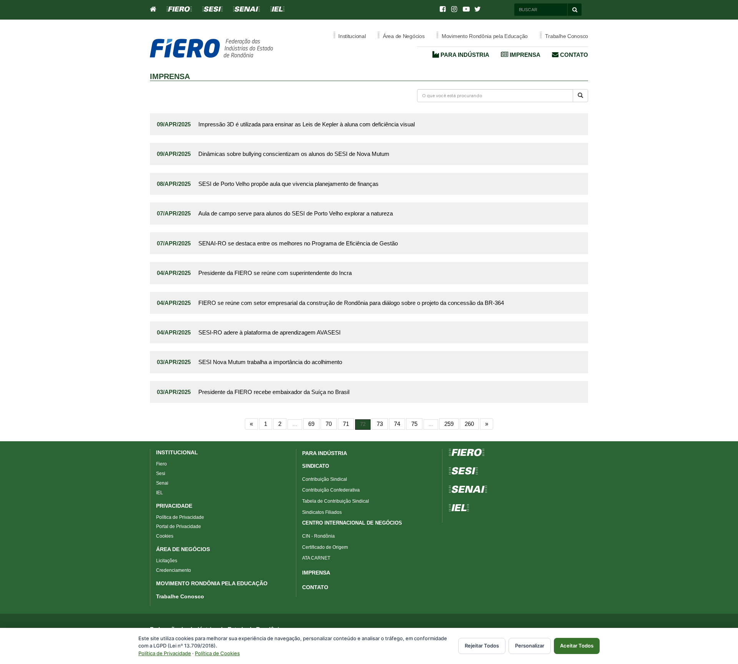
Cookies (164, 536)
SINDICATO (315, 466)
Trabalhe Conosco (180, 596)
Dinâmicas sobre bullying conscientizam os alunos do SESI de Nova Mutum (293, 154)
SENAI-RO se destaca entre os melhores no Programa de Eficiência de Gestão (298, 243)
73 (380, 424)
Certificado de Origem (325, 547)
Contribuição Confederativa (331, 490)
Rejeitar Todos (482, 645)
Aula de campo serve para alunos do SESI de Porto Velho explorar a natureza (295, 213)
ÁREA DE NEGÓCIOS (183, 549)
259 (449, 424)
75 (414, 424)
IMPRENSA (316, 573)
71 (346, 424)
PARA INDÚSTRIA (324, 453)
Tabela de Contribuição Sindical (335, 501)
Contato (573, 54)
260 (469, 424)
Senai (162, 483)
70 (329, 424)
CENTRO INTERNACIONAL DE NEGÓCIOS (352, 523)
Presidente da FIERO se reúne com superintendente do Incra (275, 273)
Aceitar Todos (576, 645)
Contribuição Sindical (324, 479)
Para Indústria (464, 54)
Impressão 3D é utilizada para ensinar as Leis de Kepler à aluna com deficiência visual (306, 124)
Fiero (161, 464)
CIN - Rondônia (318, 536)
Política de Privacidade (180, 517)
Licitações (166, 560)
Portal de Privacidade (178, 526)
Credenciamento (173, 570)
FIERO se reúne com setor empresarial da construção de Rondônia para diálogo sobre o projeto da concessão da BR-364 (351, 303)
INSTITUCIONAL (177, 452)
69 (311, 424)
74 (397, 424)
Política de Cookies (217, 653)
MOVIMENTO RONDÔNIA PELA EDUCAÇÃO (212, 583)
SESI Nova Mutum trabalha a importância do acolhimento (270, 362)
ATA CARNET (316, 558)
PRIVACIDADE (174, 506)
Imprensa (524, 54)
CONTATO (315, 587)
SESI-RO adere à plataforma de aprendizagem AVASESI (269, 332)
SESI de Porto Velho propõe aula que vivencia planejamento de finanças (288, 183)
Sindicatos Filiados (322, 512)
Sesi (160, 473)
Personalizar (529, 645)
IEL (159, 492)
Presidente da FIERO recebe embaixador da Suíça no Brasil (273, 392)
